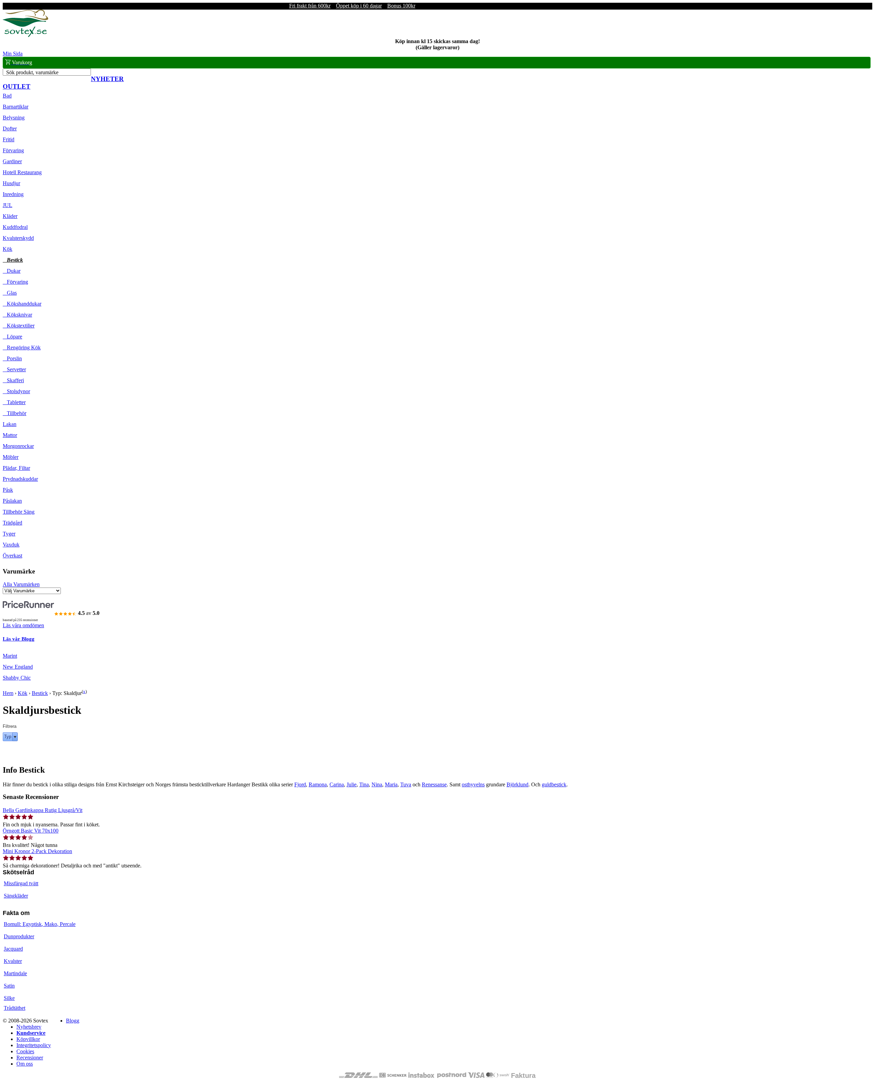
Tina (364, 784)
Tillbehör (14, 413)
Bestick (13, 260)
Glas (10, 293)
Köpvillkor (28, 1039)
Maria (391, 784)
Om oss (24, 1064)
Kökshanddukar (22, 304)
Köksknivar (17, 315)
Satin (9, 986)
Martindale (15, 973)
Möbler (10, 457)
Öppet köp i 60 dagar (359, 6)
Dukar (12, 271)
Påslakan (12, 501)
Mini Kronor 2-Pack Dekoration (37, 851)
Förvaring (13, 150)
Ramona (318, 784)
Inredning (13, 194)
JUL (7, 205)
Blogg (72, 1020)
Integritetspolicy (33, 1045)
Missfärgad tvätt (21, 883)
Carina (336, 784)
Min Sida (13, 53)
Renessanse (434, 784)
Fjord (300, 784)
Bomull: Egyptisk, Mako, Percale (40, 924)
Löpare (12, 336)
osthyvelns (473, 784)
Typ (7, 736)
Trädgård (12, 523)
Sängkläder (16, 896)
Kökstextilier (19, 326)
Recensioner (29, 1057)
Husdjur (11, 183)
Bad (7, 96)
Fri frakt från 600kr (310, 6)
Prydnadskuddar (20, 479)
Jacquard (13, 949)
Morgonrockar (18, 446)
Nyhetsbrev (28, 1027)
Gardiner (12, 161)
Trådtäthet (14, 1008)
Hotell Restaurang (22, 172)
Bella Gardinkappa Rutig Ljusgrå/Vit (42, 810)
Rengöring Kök (22, 347)
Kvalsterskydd (18, 238)
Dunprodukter (19, 936)
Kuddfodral (15, 227)
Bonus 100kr (401, 6)
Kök (7, 249)
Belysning (14, 117)
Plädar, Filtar (16, 468)
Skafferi (13, 380)
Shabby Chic (17, 678)
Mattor (10, 435)
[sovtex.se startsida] (25, 35)
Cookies (25, 1051)
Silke (9, 998)
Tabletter (14, 402)
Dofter (10, 128)
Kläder (10, 216)
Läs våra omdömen (23, 625)
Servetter (14, 369)
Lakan (9, 424)
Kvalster (13, 961)
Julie (351, 784)
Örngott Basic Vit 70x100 (30, 831)
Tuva (405, 784)
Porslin (12, 358)
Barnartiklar (15, 107)
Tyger (9, 534)
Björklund (517, 784)
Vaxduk (11, 545)
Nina (377, 784)
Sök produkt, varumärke (32, 72)
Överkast (12, 555)
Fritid (8, 139)
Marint (10, 656)
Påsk (8, 490)
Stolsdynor (16, 391)
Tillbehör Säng (19, 512)
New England (18, 667)
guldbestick (554, 784)
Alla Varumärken (21, 584)
